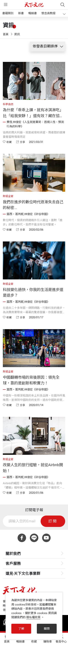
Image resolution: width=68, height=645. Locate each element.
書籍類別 (8, 13)
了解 (21, 628)
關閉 (47, 628)
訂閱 (52, 521)
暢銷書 (32, 13)
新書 (21, 13)
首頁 (5, 34)
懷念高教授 (48, 13)
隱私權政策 (33, 617)
